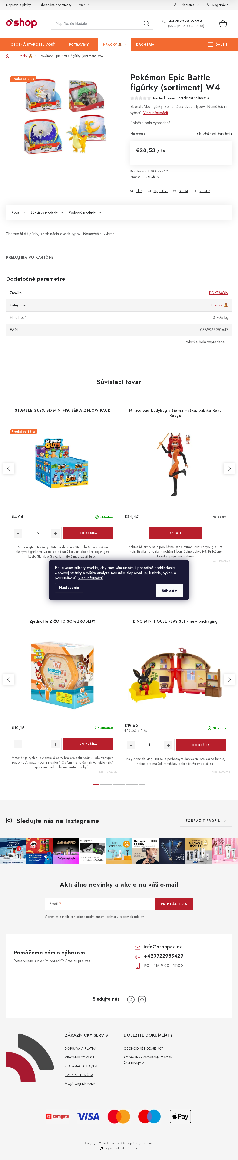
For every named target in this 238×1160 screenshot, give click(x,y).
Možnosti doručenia (217, 133)
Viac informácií (90, 578)
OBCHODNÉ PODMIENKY (143, 1048)
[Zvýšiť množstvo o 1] (55, 744)
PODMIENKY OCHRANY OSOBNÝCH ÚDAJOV (148, 1060)
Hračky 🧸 (219, 305)
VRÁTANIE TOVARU (79, 1057)
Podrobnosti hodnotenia (193, 98)
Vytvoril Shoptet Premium (122, 1148)
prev (8, 468)
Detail (175, 533)
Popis (16, 212)
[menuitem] (35, 44)
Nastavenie (69, 587)
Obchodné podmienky (55, 5)
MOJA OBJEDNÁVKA (80, 1083)
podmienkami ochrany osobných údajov (115, 916)
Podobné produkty (82, 212)
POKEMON (151, 177)
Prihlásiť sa (174, 904)
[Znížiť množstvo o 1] (18, 744)
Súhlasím (169, 590)
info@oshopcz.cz (163, 946)
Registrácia (220, 5)
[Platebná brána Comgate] (57, 1116)
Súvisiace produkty (44, 212)
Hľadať (146, 24)
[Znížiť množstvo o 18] (18, 533)
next (229, 468)
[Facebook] (131, 999)
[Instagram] (142, 999)
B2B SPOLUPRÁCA (79, 1075)
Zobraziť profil (202, 820)
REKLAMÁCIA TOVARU (82, 1066)
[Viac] (217, 44)
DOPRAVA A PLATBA (80, 1048)
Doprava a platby (18, 5)
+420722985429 (185, 21)
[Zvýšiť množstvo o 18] (55, 533)
